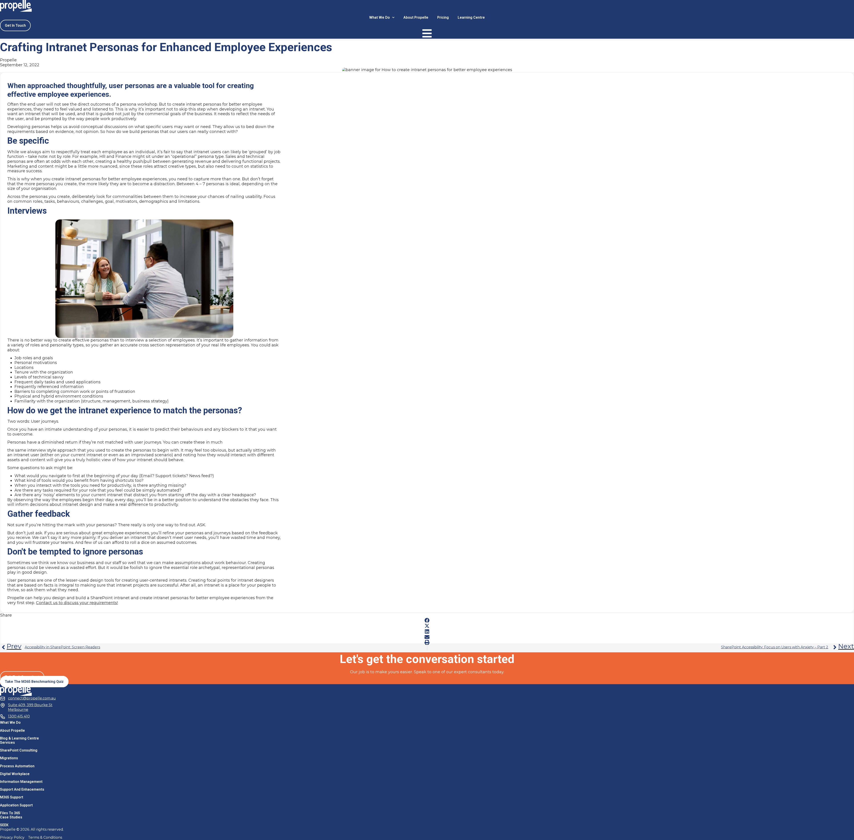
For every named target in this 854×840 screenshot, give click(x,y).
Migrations (9, 758)
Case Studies (11, 817)
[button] (427, 620)
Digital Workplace (15, 774)
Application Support (16, 805)
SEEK (4, 825)
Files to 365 (10, 813)
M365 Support (11, 797)
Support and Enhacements (22, 789)
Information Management (21, 782)
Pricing (443, 17)
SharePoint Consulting (18, 750)
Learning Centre (471, 17)
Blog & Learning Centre (19, 738)
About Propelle (415, 17)
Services (7, 742)
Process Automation (17, 766)
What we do (379, 17)
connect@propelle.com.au (32, 698)
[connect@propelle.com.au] (2, 698)
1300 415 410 (19, 716)
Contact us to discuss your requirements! (77, 602)
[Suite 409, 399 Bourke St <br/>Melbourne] (2, 704)
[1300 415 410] (2, 716)
